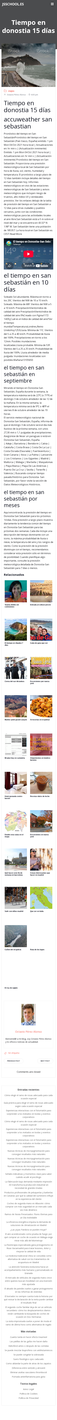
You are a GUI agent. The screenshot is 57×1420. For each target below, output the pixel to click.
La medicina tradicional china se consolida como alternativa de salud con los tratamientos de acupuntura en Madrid (28, 1259)
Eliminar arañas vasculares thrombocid (28, 1372)
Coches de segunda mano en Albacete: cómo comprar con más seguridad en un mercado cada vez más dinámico (28, 1206)
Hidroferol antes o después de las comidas (28, 1346)
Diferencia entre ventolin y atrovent (28, 1368)
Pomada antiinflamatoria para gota (28, 1376)
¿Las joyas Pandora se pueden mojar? (28, 1229)
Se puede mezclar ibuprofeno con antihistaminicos (28, 1350)
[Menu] (52, 4)
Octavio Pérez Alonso (16, 94)
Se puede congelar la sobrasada (28, 1354)
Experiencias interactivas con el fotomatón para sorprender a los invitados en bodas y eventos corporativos (28, 1113)
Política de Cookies (29, 1393)
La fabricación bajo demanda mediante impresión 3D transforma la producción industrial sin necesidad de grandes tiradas (28, 1185)
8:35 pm (34, 94)
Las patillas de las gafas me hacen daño (29, 1341)
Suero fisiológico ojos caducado (28, 1359)
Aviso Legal (28, 1389)
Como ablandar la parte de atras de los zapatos (28, 1363)
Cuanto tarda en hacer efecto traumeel (28, 1337)
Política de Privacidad (29, 1398)
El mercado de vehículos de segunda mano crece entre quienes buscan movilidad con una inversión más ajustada (28, 1281)
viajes (11, 91)
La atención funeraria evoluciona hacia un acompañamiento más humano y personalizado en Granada (28, 1270)
